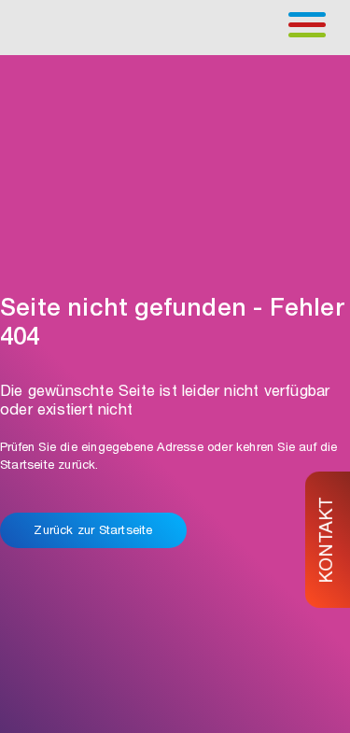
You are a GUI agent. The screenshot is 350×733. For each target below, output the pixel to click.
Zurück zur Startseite (93, 532)
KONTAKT (328, 539)
